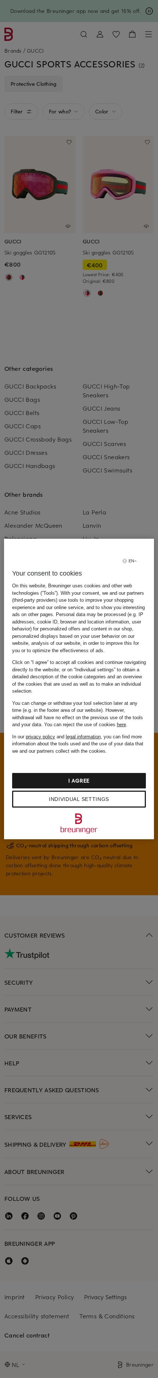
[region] (79, 689)
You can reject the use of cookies (85, 724)
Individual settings (79, 799)
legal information (83, 736)
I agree (79, 780)
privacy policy (40, 736)
